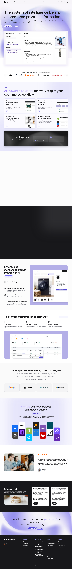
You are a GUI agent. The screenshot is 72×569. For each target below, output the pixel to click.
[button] (26, 2)
